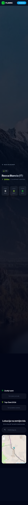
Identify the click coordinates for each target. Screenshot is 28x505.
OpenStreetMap (23, 462)
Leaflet (18, 462)
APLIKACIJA (22, 3)
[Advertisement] (14, 372)
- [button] (3, 439)
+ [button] (3, 437)
